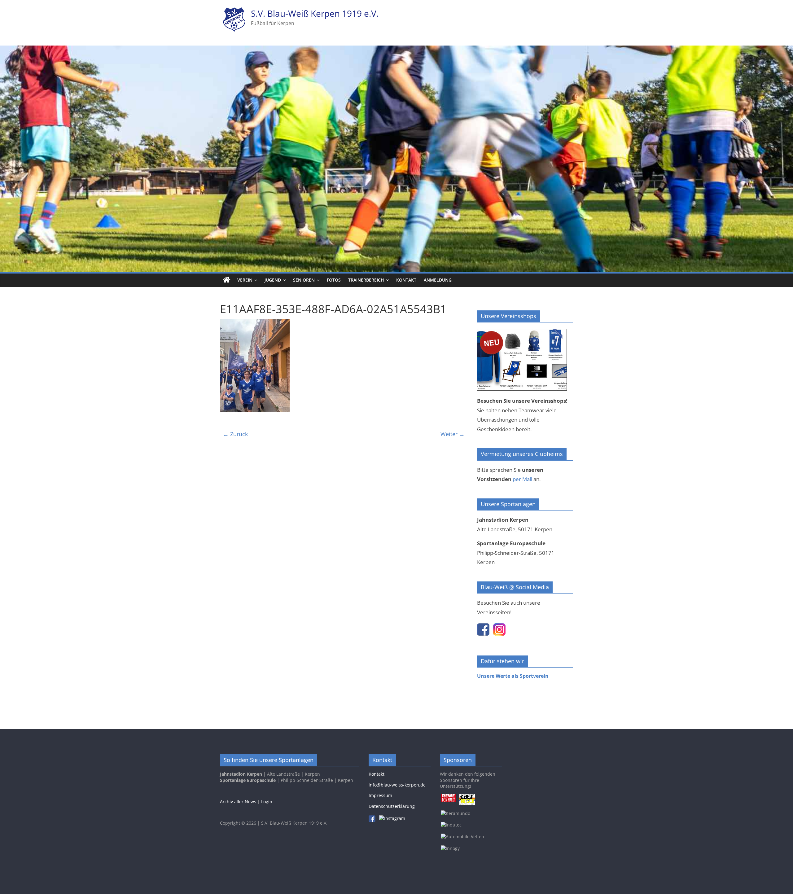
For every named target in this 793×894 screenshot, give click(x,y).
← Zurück (235, 434)
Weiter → (452, 434)
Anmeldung (438, 280)
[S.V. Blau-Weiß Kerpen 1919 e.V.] (227, 280)
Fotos (334, 280)
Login (266, 801)
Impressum (380, 795)
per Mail (522, 479)
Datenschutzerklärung (392, 806)
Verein (244, 280)
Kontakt (406, 280)
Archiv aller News (238, 801)
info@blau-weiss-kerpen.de (397, 785)
